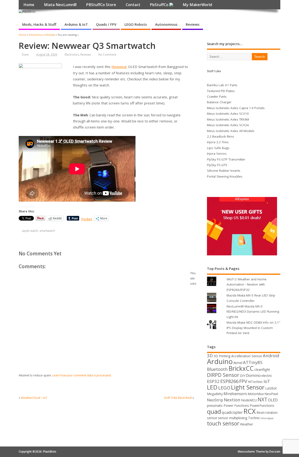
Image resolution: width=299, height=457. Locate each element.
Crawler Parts (217, 96)
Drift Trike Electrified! (178, 398)
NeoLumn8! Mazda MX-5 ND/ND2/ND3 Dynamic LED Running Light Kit (253, 311)
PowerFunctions (262, 405)
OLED (273, 400)
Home (28, 4)
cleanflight (262, 369)
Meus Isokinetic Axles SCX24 (228, 125)
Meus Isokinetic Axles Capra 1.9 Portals (236, 108)
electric (266, 375)
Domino (253, 375)
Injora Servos (217, 153)
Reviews (192, 24)
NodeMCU (249, 400)
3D (210, 355)
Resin (260, 412)
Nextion (232, 400)
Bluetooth (217, 369)
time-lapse (267, 418)
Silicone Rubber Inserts (223, 170)
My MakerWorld (197, 4)
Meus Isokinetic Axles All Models (230, 131)
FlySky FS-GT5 (217, 165)
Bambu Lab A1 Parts (222, 85)
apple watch (30, 231)
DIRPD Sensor (223, 374)
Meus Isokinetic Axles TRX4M (228, 119)
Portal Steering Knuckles (224, 176)
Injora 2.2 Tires (218, 142)
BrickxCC (241, 368)
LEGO (224, 388)
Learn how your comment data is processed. (81, 375)
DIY (242, 375)
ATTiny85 (253, 362)
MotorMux (256, 394)
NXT (262, 399)
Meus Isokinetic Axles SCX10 (228, 113)
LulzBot (271, 388)
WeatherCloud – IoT (34, 398)
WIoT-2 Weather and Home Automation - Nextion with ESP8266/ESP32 (247, 284)
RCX (249, 411)
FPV (243, 381)
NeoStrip (215, 400)
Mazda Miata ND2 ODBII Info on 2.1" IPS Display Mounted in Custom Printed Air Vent (253, 327)
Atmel (237, 363)
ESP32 (213, 381)
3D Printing (222, 356)
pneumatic (215, 405)
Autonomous (166, 24)
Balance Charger (219, 102)
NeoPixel (271, 394)
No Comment (107, 55)
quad (214, 411)
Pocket (86, 219)
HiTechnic (255, 381)
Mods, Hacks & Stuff (39, 24)
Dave (25, 55)
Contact (133, 4)
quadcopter (232, 412)
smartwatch (47, 231)
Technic (254, 418)
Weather (246, 424)
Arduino (220, 361)
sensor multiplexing (232, 418)
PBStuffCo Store (101, 4)
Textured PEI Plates (221, 91)
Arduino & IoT (76, 24)
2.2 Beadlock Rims (220, 136)
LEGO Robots (136, 24)
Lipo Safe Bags (218, 148)
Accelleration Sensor (246, 356)
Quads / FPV (106, 24)
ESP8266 (229, 381)
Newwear (119, 66)
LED (212, 387)
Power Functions (236, 405)
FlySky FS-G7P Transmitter (226, 159)
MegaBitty (215, 394)
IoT (266, 381)
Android (271, 355)
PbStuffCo (159, 4)
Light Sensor (247, 387)
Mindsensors (235, 393)
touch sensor (223, 423)
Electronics (72, 55)
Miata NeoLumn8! (60, 4)
